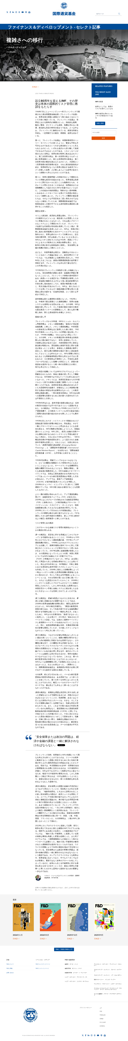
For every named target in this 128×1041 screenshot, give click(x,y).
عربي (101, 1008)
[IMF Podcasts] (26, 12)
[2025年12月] (77, 917)
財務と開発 (100, 123)
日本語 (34, 87)
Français (103, 1015)
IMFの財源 (99, 101)
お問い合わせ (10, 973)
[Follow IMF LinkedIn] (13, 12)
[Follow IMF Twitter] (7, 12)
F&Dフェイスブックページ (43, 964)
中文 (101, 1011)
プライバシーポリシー (86, 1008)
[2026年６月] (23, 917)
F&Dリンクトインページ (42, 968)
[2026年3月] (50, 917)
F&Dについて (10, 964)
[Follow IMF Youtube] (23, 12)
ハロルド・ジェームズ (16, 47)
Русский (103, 1022)
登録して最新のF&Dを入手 (64, 949)
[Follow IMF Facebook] (10, 12)
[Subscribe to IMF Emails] (29, 12)
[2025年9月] (104, 917)
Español (102, 1026)
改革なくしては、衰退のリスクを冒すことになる (104, 107)
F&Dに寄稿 (9, 968)
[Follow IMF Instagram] (16, 12)
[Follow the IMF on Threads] (19, 12)
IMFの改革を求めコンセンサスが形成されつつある (104, 115)
